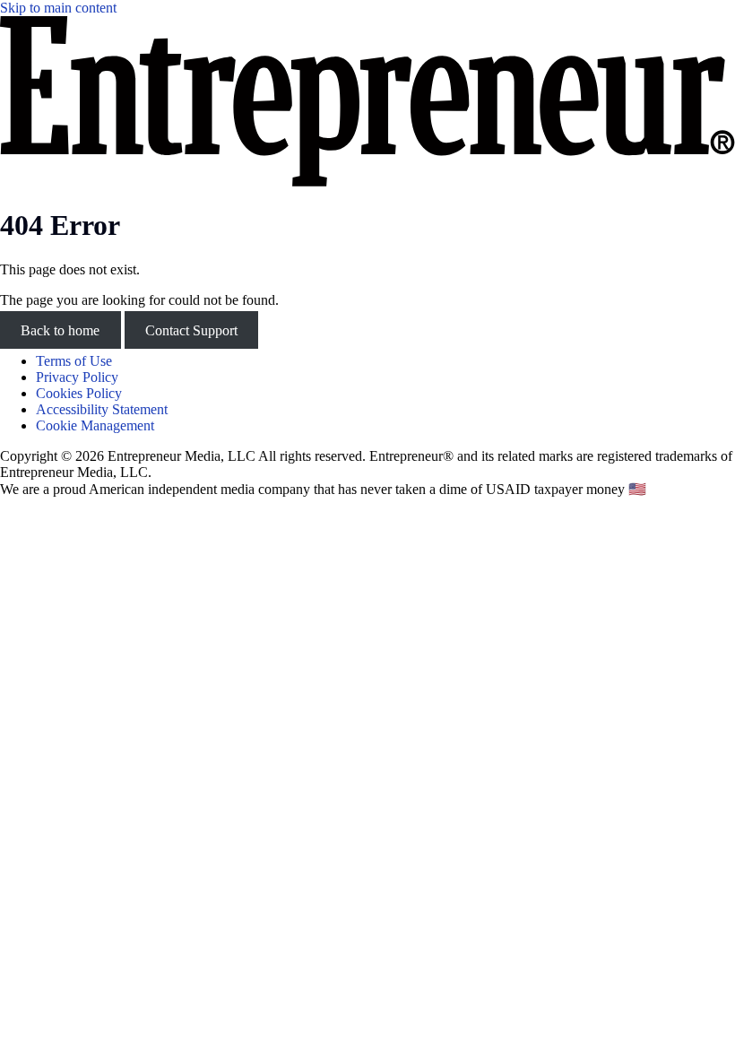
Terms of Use (74, 361)
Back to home (60, 330)
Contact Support (191, 330)
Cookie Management (95, 425)
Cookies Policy (79, 393)
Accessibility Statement (102, 409)
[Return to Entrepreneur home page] (367, 181)
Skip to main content (58, 7)
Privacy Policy (77, 377)
